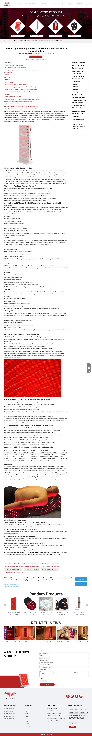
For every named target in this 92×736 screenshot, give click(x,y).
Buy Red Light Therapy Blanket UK (13, 569)
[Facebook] (76, 696)
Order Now (81, 579)
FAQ (26, 718)
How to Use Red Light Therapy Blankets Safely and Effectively (20, 87)
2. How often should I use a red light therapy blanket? (18, 101)
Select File (43, 680)
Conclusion (7, 94)
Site (53, 53)
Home (26, 708)
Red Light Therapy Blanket (9, 713)
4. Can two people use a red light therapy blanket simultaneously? (21, 106)
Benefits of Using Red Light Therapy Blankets (16, 84)
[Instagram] (72, 696)
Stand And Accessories (9, 718)
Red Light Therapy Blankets (47, 113)
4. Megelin (7, 79)
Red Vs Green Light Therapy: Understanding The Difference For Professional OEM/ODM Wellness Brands (18, 642)
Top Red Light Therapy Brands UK (50, 566)
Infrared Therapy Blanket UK (32, 566)
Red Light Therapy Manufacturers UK (49, 563)
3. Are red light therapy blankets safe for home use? (18, 104)
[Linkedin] (81, 696)
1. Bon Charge (8, 72)
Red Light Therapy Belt (9, 716)
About (26, 713)
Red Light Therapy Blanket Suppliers (14, 566)
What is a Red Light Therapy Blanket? (14, 65)
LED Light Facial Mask (8, 711)
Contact (27, 723)
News (26, 721)
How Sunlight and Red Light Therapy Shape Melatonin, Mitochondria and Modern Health (39, 642)
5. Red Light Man (9, 82)
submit (47, 684)
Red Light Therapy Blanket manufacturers (18, 119)
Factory (27, 716)
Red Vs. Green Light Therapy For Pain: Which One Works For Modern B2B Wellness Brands (59, 642)
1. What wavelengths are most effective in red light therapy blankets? (22, 99)
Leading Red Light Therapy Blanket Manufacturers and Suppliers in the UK (23, 70)
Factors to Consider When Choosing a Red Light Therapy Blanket (21, 89)
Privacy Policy (28, 726)
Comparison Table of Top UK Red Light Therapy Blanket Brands (20, 92)
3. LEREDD (7, 77)
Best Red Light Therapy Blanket (29, 563)
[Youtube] (68, 696)
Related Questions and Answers (13, 96)
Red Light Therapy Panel (9, 708)
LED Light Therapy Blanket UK (31, 569)
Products (27, 711)
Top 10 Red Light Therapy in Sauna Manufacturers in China (80, 642)
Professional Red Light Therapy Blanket (15, 572)
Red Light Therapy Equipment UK (50, 569)
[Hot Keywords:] (86, 4)
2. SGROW (7, 75)
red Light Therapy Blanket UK (12, 563)
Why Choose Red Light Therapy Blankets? (15, 67)
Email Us (81, 584)
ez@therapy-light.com (55, 710)
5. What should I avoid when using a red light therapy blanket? (20, 109)
